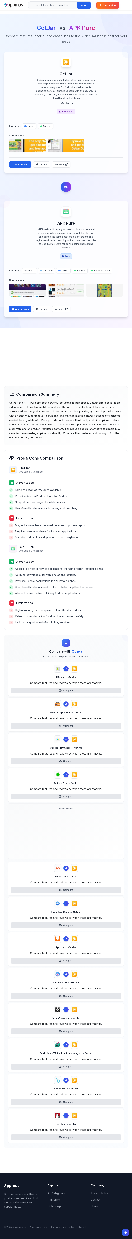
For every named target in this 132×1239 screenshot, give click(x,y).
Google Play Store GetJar (66, 747)
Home (94, 1206)
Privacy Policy (99, 1193)
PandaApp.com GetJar (66, 1018)
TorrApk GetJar (66, 1124)
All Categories (56, 1193)
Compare (68, 690)
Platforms (54, 1199)
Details (43, 164)
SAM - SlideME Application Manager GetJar (66, 1053)
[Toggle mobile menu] (124, 5)
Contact (95, 1199)
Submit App (109, 5)
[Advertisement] (66, 351)
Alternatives (22, 164)
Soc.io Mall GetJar (66, 1088)
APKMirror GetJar (66, 876)
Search (84, 5)
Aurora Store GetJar (66, 982)
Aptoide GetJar (66, 947)
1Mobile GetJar (66, 677)
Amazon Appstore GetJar (66, 712)
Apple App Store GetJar (66, 912)
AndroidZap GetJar (66, 783)
